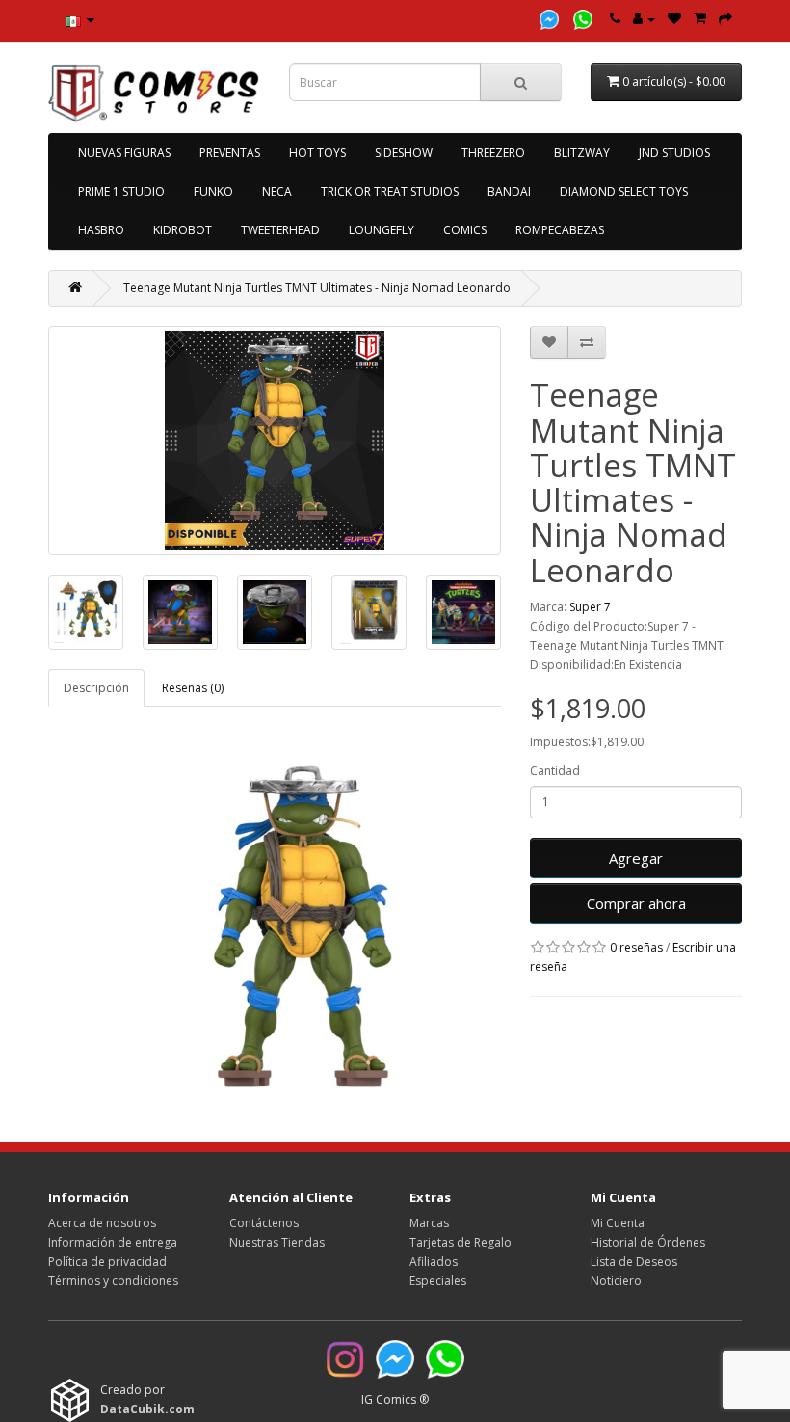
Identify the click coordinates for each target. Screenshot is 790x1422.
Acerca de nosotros (102, 1223)
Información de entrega (112, 1242)
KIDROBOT (182, 230)
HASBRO (101, 230)
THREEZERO (493, 153)
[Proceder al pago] (725, 19)
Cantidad (555, 771)
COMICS (465, 230)
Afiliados (433, 1261)
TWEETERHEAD (280, 230)
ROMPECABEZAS (559, 230)
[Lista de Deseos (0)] (674, 19)
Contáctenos (264, 1223)
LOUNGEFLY (381, 230)
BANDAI (509, 191)
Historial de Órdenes (648, 1242)
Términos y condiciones (113, 1281)
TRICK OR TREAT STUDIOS (390, 191)
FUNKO (213, 191)
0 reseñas (636, 947)
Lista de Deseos (634, 1261)
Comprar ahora (636, 903)
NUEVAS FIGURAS (124, 153)
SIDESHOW (404, 153)
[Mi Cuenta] (644, 19)
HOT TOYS (317, 153)
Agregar (636, 858)
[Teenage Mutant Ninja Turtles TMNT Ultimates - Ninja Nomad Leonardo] (274, 440)
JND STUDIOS (674, 153)
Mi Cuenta (618, 1223)
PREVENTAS (229, 153)
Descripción (96, 688)
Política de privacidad (107, 1261)
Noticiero (616, 1281)
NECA (277, 191)
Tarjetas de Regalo (460, 1242)
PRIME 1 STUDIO (121, 191)
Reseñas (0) (193, 688)
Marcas (429, 1223)
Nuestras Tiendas (277, 1242)
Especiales (437, 1281)
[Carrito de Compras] (700, 19)
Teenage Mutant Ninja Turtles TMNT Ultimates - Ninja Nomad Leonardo (317, 288)
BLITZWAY (582, 153)
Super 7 (590, 607)
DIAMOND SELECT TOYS (624, 191)
